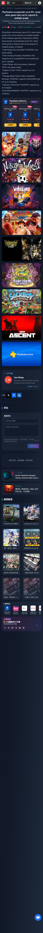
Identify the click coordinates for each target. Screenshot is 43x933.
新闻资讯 (9, 8)
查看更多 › (34, 102)
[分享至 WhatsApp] (12, 627)
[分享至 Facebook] (5, 627)
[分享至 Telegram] (16, 627)
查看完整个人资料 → (33, 386)
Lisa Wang (19, 377)
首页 (3, 8)
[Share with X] (8, 395)
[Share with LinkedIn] (19, 395)
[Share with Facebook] (14, 395)
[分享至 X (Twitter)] (8, 627)
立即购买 (10, 125)
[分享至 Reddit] (23, 627)
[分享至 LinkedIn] (19, 627)
